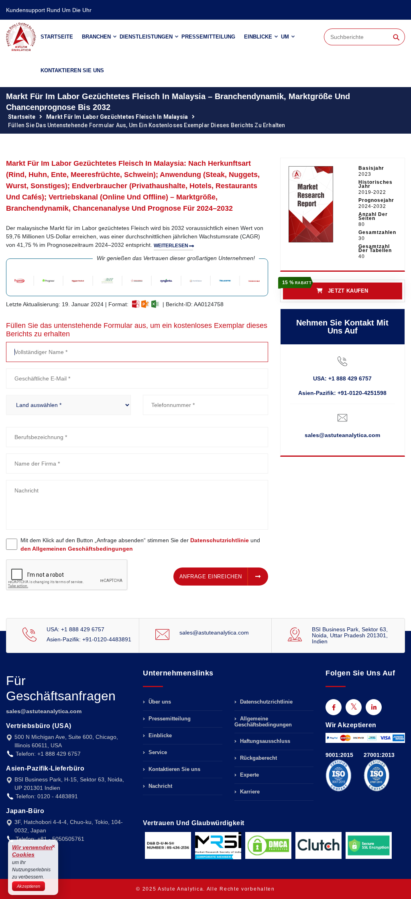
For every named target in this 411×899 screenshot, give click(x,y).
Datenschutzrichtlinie (219, 540)
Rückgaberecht (257, 758)
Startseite (57, 37)
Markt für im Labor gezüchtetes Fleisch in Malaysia (117, 117)
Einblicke (258, 37)
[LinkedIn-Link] (374, 707)
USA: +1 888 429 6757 (342, 378)
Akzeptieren (28, 886)
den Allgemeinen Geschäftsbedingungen (76, 548)
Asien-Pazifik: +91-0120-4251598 (342, 393)
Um (285, 37)
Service (157, 752)
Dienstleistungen (146, 37)
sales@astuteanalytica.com (342, 435)
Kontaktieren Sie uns (72, 70)
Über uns (159, 702)
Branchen (96, 37)
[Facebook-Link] (334, 707)
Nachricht (159, 786)
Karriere (249, 792)
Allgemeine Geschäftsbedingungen (263, 722)
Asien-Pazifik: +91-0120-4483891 (89, 639)
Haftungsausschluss (264, 741)
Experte (248, 775)
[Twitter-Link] (354, 707)
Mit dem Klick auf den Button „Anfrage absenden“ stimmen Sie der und (140, 544)
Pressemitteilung (208, 37)
